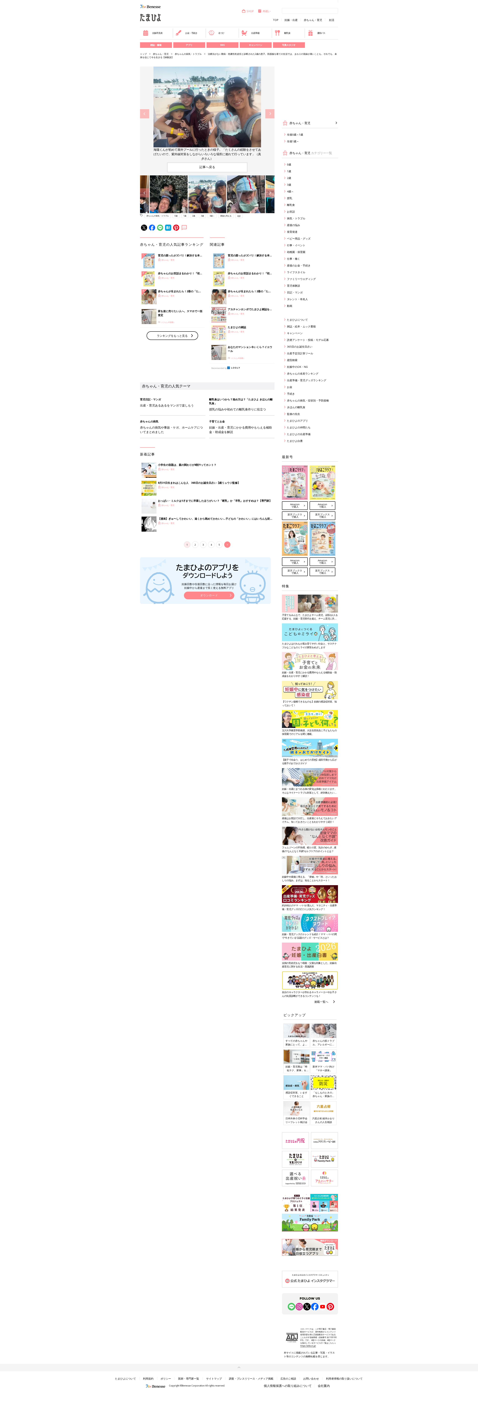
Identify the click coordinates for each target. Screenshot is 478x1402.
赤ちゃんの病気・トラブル (188, 54)
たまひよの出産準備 (299, 434)
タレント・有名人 (297, 299)
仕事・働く (293, 258)
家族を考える (226, 215)
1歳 (184, 215)
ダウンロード (209, 595)
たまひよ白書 (295, 441)
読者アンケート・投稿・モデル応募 (308, 340)
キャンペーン (255, 45)
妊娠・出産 (291, 20)
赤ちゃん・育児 (313, 20)
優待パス (321, 33)
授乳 (289, 198)
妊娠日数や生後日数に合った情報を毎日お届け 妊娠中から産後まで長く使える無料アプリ (209, 586)
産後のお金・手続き (299, 265)
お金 (289, 387)
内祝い (267, 11)
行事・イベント (296, 245)
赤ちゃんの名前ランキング (302, 373)
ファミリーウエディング (301, 279)
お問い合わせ (311, 1378)
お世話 (291, 211)
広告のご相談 (288, 1378)
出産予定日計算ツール (300, 353)
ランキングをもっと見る (172, 336)
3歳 (202, 215)
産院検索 (292, 360)
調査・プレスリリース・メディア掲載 (251, 1378)
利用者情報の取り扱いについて (344, 1378)
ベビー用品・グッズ (299, 238)
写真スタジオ (289, 45)
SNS (222, 45)
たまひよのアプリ (297, 420)
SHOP (250, 11)
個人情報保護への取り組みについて (288, 1386)
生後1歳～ (293, 141)
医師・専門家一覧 (188, 1378)
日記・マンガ (295, 292)
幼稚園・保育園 (296, 252)
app (238, 215)
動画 (289, 306)
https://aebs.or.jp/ (308, 1345)
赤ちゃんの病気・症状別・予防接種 (308, 400)
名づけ (221, 33)
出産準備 (255, 33)
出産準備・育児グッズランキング (306, 380)
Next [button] (269, 113)
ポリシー (166, 1378)
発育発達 (292, 232)
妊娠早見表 (157, 33)
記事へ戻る (207, 167)
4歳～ (212, 215)
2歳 (193, 215)
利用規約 (148, 1378)
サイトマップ (214, 1378)
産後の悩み (293, 225)
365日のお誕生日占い (299, 346)
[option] (207, 114)
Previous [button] (144, 113)
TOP (275, 20)
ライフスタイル (296, 272)
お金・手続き (191, 33)
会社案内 (324, 1386)
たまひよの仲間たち (299, 427)
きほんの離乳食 (296, 407)
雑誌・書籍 (156, 45)
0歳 (176, 215)
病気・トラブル (296, 218)
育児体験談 (293, 285)
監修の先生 (293, 414)
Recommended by (219, 368)
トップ (143, 54)
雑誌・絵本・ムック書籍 (301, 326)
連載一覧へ (321, 1002)
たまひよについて (297, 319)
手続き (291, 393)
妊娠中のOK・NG (297, 367)
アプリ (189, 45)
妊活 (331, 20)
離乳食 (287, 33)
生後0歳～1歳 (295, 134)
